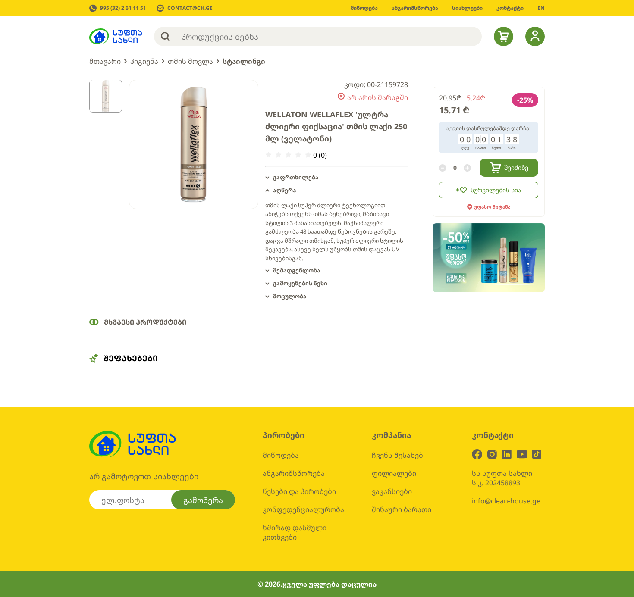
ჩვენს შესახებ (397, 455)
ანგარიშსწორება (294, 473)
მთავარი (105, 61)
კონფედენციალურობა (303, 509)
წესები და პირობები (299, 491)
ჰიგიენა (144, 61)
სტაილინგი (244, 61)
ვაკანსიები (392, 491)
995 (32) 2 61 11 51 (123, 8)
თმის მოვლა (190, 61)
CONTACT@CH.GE (190, 8)
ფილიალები (394, 473)
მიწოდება (281, 455)
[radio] (268, 155)
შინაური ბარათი (401, 509)
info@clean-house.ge (506, 501)
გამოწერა (203, 500)
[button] (336, 177)
